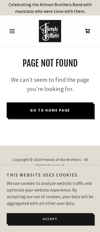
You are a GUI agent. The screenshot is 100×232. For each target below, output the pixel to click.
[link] (50, 31)
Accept (50, 219)
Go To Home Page (50, 110)
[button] (13, 31)
